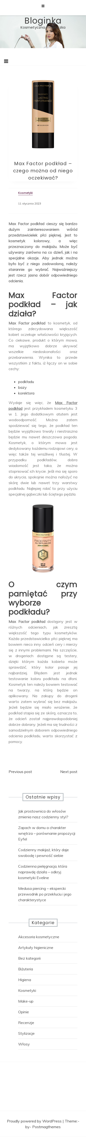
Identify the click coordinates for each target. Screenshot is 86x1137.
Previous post (20, 771)
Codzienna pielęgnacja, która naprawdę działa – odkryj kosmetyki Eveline (42, 872)
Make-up (25, 1001)
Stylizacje (26, 1033)
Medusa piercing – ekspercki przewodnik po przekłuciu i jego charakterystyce (44, 894)
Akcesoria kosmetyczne (38, 936)
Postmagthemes (46, 1126)
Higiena (24, 979)
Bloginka (43, 20)
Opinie (23, 1011)
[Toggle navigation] (6, 61)
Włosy (24, 1044)
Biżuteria (25, 969)
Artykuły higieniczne (35, 947)
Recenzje (26, 1022)
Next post (68, 771)
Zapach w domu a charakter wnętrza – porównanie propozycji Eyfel (46, 833)
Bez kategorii (29, 958)
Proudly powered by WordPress (35, 1121)
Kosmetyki (27, 990)
